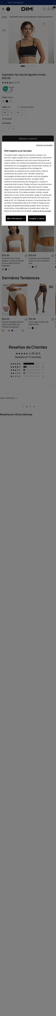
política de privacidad (42, 211)
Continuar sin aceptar (44, 145)
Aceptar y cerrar (36, 218)
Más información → (16, 218)
